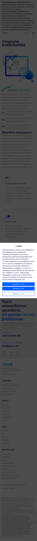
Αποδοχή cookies (18, 288)
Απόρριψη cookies (18, 284)
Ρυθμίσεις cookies (18, 294)
